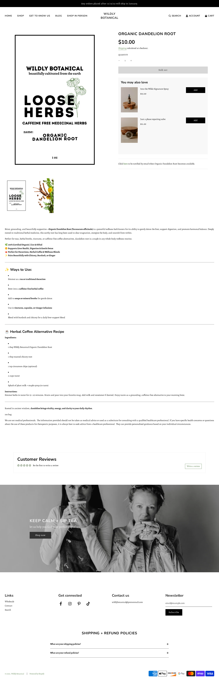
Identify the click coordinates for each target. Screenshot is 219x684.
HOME (8, 15)
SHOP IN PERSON (77, 15)
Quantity (123, 54)
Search (8, 609)
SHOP (20, 15)
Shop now (40, 535)
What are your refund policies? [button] (64, 652)
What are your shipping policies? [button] (65, 644)
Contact (8, 605)
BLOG (58, 15)
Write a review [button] (193, 466)
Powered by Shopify (36, 673)
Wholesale (9, 601)
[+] (131, 60)
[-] (119, 60)
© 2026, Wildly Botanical (14, 673)
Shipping (122, 48)
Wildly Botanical (109, 16)
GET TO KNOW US (39, 15)
